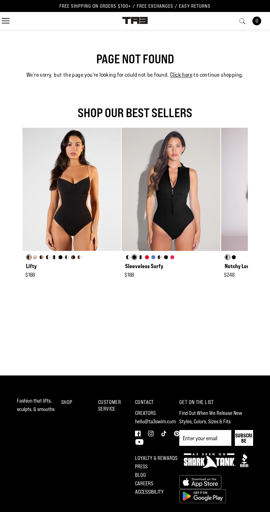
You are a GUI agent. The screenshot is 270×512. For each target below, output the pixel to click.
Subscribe (243, 438)
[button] (138, 432)
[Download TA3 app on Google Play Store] (202, 496)
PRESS (141, 466)
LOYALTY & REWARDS (156, 458)
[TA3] (135, 20)
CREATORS (145, 413)
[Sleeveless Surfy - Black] (171, 189)
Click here (181, 74)
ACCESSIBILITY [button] (149, 492)
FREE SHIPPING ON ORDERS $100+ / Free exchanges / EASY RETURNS (135, 6)
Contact (144, 402)
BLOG (140, 475)
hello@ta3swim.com (155, 421)
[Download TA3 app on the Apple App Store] (200, 482)
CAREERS (144, 483)
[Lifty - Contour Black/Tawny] (71, 189)
